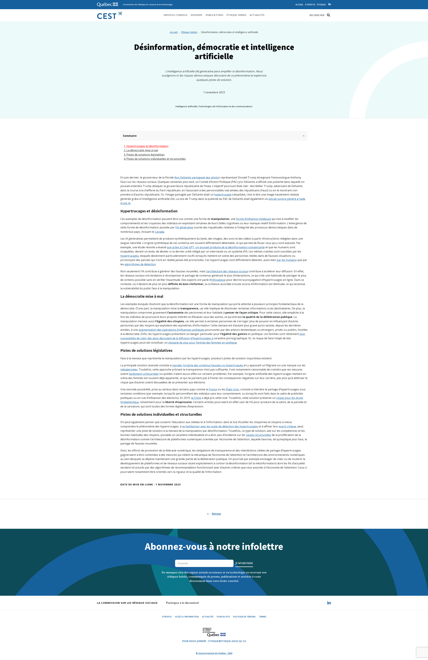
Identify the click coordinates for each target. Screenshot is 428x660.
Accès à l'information (187, 616)
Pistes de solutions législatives (145, 154)
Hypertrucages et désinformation (147, 146)
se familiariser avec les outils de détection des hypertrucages (220, 426)
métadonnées (129, 369)
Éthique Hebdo (236, 15)
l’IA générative (184, 227)
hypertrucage (222, 194)
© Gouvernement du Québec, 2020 (214, 653)
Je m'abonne (244, 563)
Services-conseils (175, 15)
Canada (159, 232)
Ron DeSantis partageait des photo (196, 177)
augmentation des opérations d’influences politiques (172, 330)
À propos (310, 4)
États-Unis (232, 389)
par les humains (287, 260)
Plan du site (223, 616)
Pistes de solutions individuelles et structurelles (156, 159)
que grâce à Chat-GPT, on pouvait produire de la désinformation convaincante (216, 247)
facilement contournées (144, 374)
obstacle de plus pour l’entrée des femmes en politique (202, 342)
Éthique (321, 4)
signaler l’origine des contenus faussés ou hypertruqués (207, 365)
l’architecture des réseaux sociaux (227, 271)
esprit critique (287, 426)
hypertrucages (129, 256)
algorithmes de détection (140, 264)
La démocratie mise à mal (142, 150)
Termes (262, 616)
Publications (214, 15)
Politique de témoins (244, 616)
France (213, 389)
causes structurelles (258, 435)
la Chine (196, 398)
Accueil (299, 4)
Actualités (257, 15)
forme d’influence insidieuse (253, 219)
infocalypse (218, 280)
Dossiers (196, 15)
